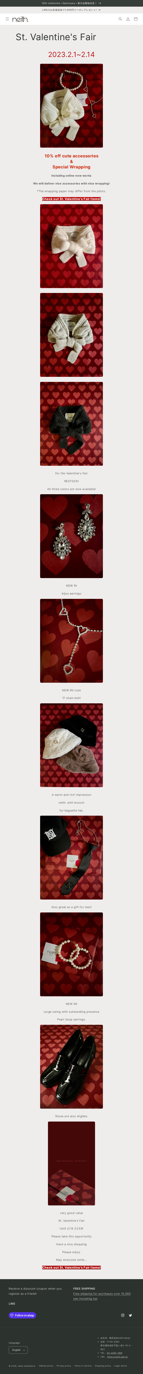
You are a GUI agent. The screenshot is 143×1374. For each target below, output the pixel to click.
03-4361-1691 (115, 1353)
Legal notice (120, 1366)
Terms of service (82, 1366)
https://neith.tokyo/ (117, 1356)
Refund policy (46, 1366)
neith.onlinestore (26, 1366)
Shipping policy (103, 1366)
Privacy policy (64, 1366)
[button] (7, 19)
